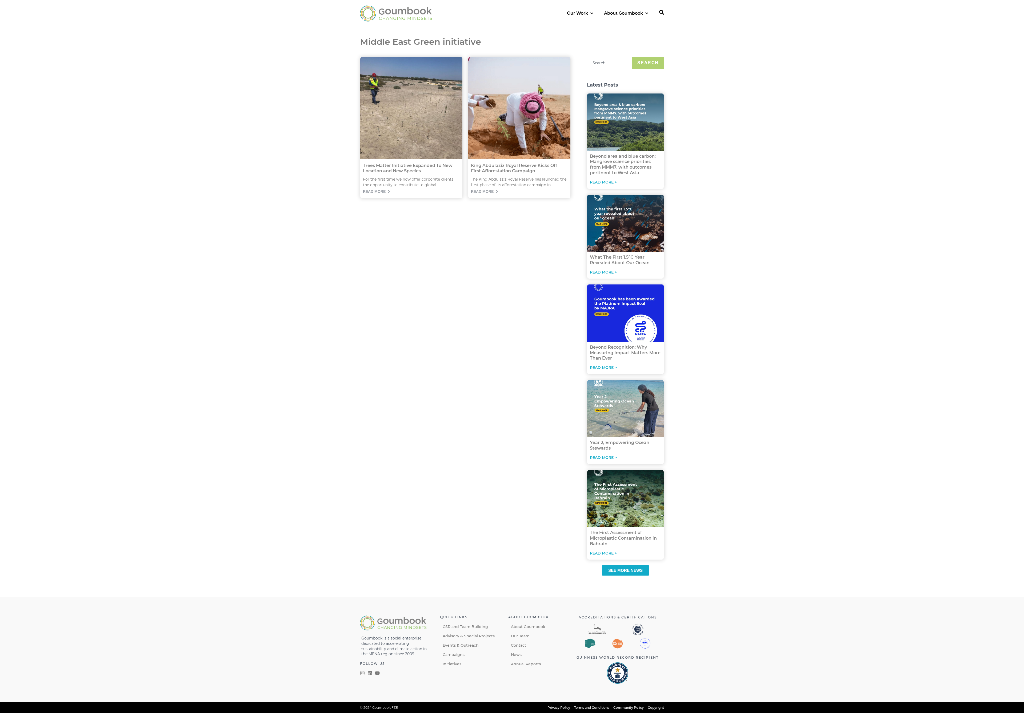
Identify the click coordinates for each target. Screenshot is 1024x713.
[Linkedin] (369, 673)
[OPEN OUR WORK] (591, 13)
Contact (518, 645)
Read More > (603, 182)
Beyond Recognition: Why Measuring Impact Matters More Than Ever (625, 353)
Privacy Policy (558, 708)
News (516, 654)
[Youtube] (377, 673)
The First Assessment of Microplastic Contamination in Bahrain (623, 538)
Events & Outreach (461, 645)
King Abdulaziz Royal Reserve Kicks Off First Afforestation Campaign (514, 168)
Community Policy (628, 708)
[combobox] (609, 63)
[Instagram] (362, 673)
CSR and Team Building (465, 626)
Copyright (656, 708)
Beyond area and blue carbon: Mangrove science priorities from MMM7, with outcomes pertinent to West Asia (623, 164)
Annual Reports (526, 664)
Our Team (520, 636)
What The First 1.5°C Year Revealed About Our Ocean (620, 260)
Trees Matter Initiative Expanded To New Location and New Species (408, 168)
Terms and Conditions (591, 708)
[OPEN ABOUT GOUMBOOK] (646, 13)
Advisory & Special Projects (469, 636)
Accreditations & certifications (618, 617)
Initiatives (452, 664)
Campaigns (454, 654)
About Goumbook (528, 626)
